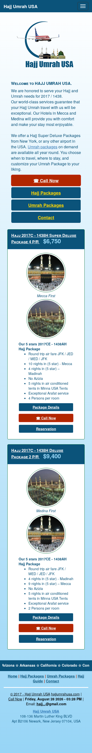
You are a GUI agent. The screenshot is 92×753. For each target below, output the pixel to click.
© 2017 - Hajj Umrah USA (30, 694)
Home (12, 676)
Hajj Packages (32, 676)
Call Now (15, 698)
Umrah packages (42, 147)
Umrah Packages (61, 676)
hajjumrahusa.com (65, 694)
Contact (52, 680)
